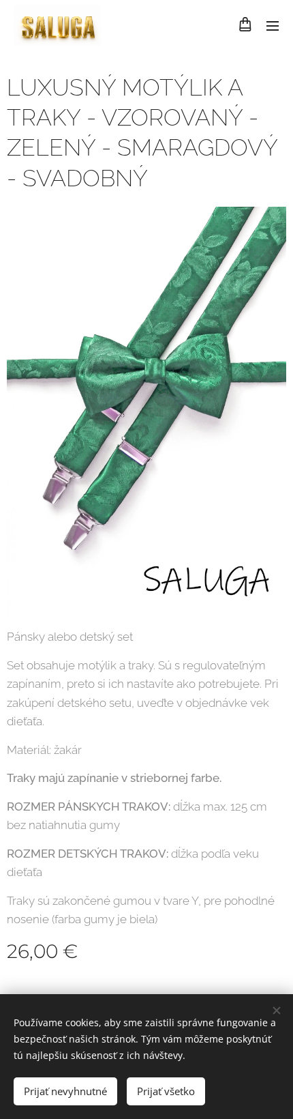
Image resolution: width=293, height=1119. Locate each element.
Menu (272, 25)
